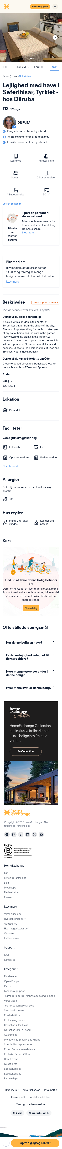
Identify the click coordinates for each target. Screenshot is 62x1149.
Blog (6, 882)
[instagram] (14, 834)
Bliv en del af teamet (15, 878)
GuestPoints (10, 923)
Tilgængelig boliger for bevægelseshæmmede (29, 996)
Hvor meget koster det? (16, 928)
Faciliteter (41, 67)
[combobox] (17, 1113)
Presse (8, 897)
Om (6, 873)
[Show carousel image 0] (31, 37)
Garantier (9, 933)
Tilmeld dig (31, 608)
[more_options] (6, 1143)
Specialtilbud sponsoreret (18, 1044)
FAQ (6, 955)
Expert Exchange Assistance (19, 1049)
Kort (55, 67)
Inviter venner (11, 938)
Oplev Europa (11, 981)
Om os (7, 986)
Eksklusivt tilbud (12, 1015)
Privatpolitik (50, 1090)
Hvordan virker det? (14, 918)
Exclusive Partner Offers (17, 1054)
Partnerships (11, 1078)
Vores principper (13, 914)
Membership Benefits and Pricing (22, 1039)
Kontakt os (9, 959)
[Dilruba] (9, 122)
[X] (34, 834)
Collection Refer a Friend (17, 1030)
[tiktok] (20, 834)
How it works (11, 1059)
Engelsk (44, 310)
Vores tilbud (10, 1000)
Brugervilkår (11, 1090)
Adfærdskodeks (31, 1090)
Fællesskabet (11, 892)
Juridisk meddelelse (40, 1097)
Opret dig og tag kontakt (35, 1143)
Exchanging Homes (14, 1020)
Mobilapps (10, 887)
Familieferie (10, 976)
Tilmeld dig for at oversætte (45, 302)
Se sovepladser (12, 203)
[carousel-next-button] (55, 37)
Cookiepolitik (18, 1097)
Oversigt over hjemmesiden (31, 1104)
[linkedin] (27, 834)
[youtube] (41, 834)
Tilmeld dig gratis (40, 6)
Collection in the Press (16, 1025)
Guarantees (10, 1034)
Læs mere (28, 232)
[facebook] (7, 834)
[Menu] (55, 6)
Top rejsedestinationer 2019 (19, 1005)
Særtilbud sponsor (14, 1010)
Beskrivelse (23, 67)
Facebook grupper (14, 991)
